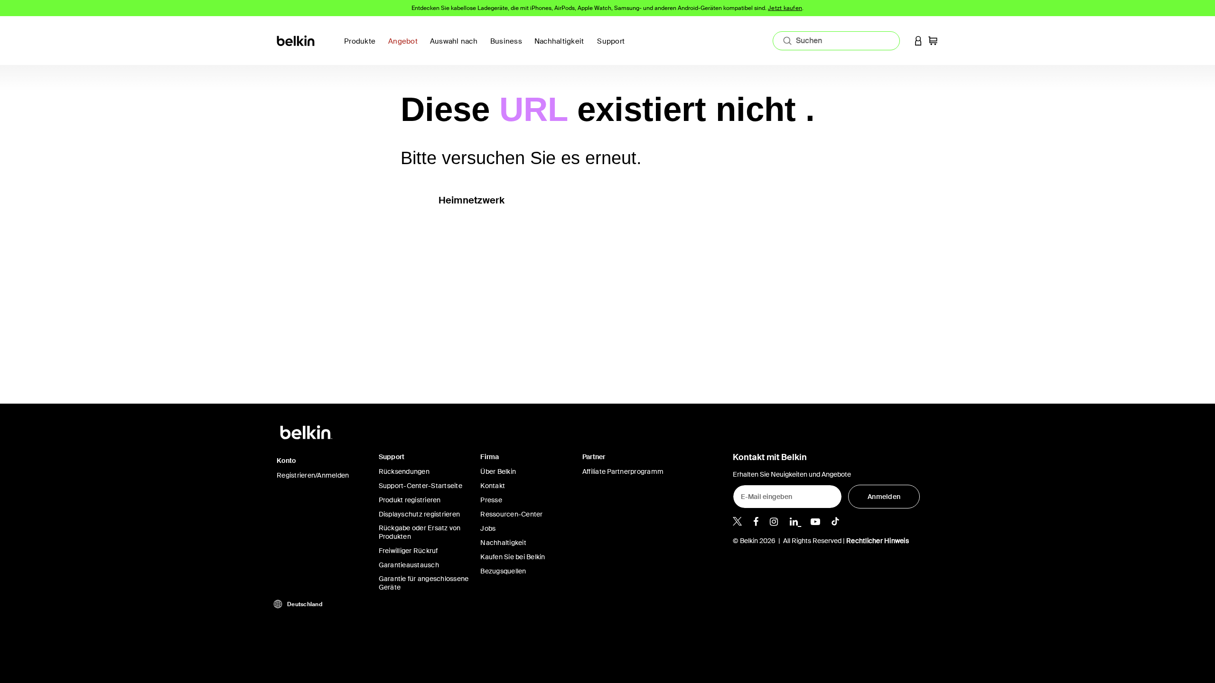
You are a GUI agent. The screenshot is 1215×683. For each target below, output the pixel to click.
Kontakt (492, 485)
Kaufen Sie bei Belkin (512, 557)
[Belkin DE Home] (296, 40)
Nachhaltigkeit (503, 542)
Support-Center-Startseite (420, 485)
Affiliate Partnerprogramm (623, 471)
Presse (491, 500)
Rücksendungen (404, 471)
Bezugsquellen (503, 571)
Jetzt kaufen (785, 8)
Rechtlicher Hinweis (877, 540)
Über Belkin (498, 471)
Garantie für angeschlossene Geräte (424, 582)
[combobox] (836, 40)
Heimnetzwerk (472, 200)
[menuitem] (562, 46)
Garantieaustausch (409, 565)
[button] (918, 40)
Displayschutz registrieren (419, 514)
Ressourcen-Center (511, 514)
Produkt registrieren (410, 500)
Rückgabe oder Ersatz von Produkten (420, 532)
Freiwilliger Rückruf (408, 550)
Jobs (487, 528)
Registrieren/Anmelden (313, 475)
